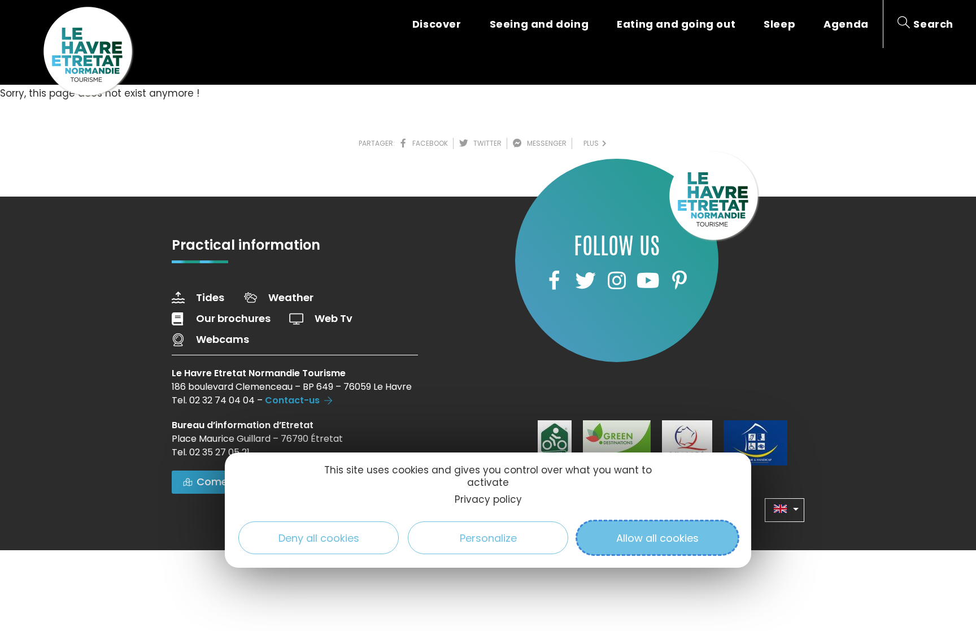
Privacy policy (488, 499)
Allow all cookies (657, 538)
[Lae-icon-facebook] (554, 280)
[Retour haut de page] (945, 560)
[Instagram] (617, 280)
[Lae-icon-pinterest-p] (679, 280)
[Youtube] (648, 280)
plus (592, 143)
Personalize (488, 538)
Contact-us (292, 400)
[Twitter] (585, 280)
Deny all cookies (318, 538)
